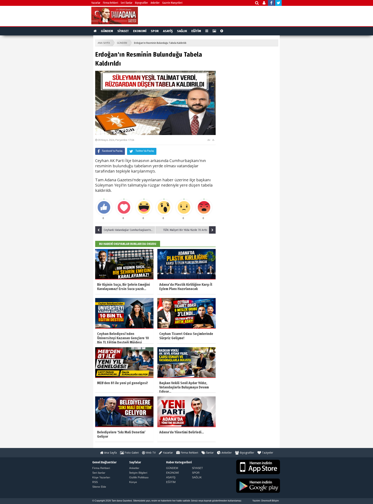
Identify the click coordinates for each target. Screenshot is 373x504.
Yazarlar (95, 2)
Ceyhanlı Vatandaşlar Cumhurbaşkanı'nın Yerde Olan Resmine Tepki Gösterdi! (129, 230)
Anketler (155, 2)
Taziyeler (267, 452)
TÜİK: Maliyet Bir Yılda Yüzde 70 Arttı (185, 230)
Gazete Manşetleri (172, 2)
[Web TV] (221, 31)
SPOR (155, 31)
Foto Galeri (131, 452)
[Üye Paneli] (264, 3)
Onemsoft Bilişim (270, 500)
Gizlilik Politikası (139, 477)
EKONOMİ (139, 31)
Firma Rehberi (110, 2)
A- (213, 140)
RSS (95, 482)
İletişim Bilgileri (138, 472)
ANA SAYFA (104, 43)
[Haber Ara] (257, 3)
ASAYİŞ (168, 31)
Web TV (150, 452)
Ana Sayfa (110, 452)
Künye (133, 482)
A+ (208, 140)
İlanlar (209, 452)
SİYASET (123, 31)
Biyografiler (141, 2)
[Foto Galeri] (214, 31)
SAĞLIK (182, 31)
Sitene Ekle (99, 486)
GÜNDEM (107, 31)
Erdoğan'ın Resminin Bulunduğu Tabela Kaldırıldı (160, 43)
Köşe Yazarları (101, 477)
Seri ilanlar (98, 472)
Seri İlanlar (126, 2)
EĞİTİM (196, 31)
